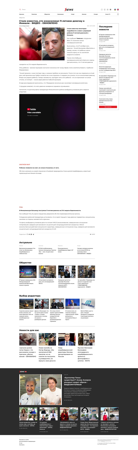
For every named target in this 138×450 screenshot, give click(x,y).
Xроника (21, 14)
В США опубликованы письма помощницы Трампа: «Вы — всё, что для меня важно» (47, 251)
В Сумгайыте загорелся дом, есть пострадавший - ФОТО (46, 281)
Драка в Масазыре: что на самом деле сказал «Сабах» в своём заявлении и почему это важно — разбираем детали (42, 315)
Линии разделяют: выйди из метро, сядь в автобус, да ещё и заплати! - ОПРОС (28, 424)
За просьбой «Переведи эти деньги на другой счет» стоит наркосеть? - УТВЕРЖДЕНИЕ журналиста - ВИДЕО (86, 283)
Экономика (60, 14)
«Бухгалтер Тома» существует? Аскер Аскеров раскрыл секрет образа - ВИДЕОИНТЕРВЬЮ (77, 381)
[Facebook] (27, 234)
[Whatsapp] (31, 234)
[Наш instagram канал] (110, 9)
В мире (96, 14)
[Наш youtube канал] (102, 9)
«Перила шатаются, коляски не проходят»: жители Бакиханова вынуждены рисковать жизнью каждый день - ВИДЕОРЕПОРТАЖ (109, 426)
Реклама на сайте (24, 439)
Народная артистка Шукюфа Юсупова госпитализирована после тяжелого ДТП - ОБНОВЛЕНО (66, 283)
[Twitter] (29, 234)
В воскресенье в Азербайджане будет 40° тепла (65, 250)
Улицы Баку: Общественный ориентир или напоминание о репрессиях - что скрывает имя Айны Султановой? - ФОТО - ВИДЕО (89, 426)
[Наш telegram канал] (107, 9)
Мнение (84, 14)
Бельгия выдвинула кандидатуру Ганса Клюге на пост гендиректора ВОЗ (107, 68)
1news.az (103, 440)
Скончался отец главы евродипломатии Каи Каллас (106, 100)
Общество (47, 14)
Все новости (108, 107)
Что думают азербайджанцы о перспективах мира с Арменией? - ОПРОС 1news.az (46, 426)
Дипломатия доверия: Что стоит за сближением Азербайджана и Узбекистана (27, 251)
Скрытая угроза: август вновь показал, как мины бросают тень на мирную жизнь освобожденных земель (26, 315)
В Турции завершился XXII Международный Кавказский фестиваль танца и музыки (27, 282)
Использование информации (27, 441)
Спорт (72, 14)
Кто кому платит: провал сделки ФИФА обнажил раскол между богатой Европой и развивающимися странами (56, 316)
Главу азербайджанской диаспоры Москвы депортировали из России (65, 352)
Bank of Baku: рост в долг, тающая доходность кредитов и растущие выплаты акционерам (87, 314)
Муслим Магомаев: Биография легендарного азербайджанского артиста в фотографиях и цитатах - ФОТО (85, 354)
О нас (20, 443)
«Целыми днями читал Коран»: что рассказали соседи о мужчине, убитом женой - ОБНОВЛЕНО (27, 352)
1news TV (107, 14)
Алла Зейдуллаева (24, 26)
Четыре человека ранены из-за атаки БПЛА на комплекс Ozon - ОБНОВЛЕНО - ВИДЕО (85, 251)
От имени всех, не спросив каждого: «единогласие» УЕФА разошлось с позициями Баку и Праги (71, 315)
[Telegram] (33, 234)
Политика (34, 14)
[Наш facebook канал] (105, 9)
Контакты (21, 444)
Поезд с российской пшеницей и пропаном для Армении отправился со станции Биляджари (107, 91)
